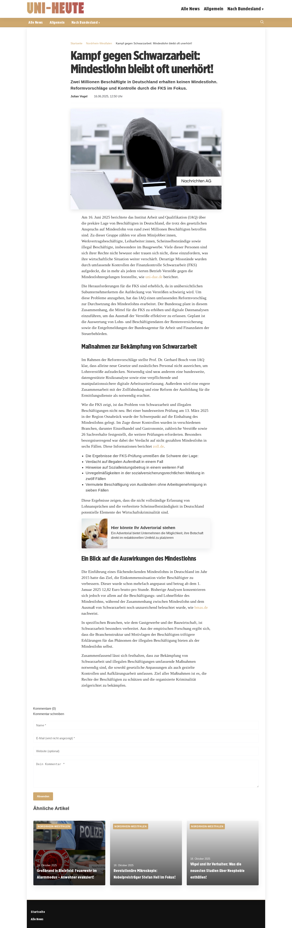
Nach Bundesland (244, 9)
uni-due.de (153, 277)
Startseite (76, 43)
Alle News (190, 9)
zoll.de (158, 446)
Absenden (43, 796)
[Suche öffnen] (262, 22)
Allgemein (213, 9)
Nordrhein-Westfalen (99, 43)
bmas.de (201, 607)
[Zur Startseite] (55, 13)
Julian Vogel (79, 96)
